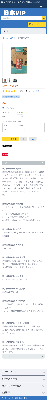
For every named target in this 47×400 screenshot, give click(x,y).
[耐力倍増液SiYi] (19, 60)
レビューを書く (35, 91)
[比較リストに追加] (33, 139)
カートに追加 (10, 138)
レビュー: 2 (22, 91)
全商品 (12, 38)
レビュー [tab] (7, 356)
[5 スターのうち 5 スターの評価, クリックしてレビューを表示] (9, 91)
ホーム (5, 38)
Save (6, 154)
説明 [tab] (5, 163)
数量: (4, 116)
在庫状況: (6, 112)
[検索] (44, 18)
